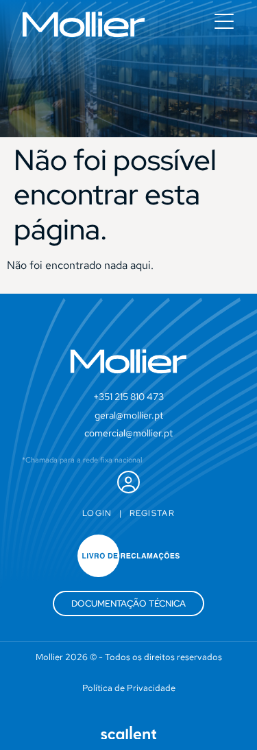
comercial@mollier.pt (128, 433)
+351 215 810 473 (128, 396)
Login (97, 513)
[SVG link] (83, 24)
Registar (152, 513)
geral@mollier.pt (129, 415)
